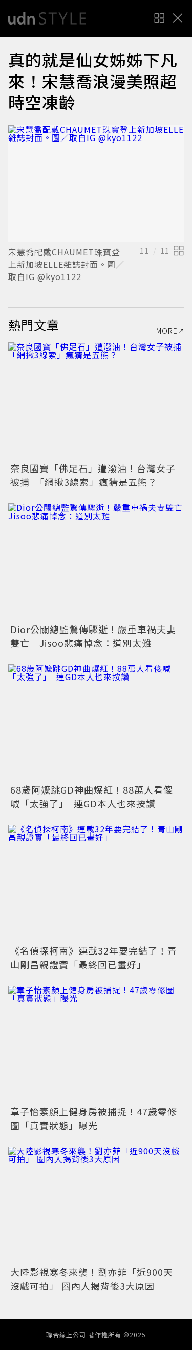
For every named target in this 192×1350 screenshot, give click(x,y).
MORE (167, 330)
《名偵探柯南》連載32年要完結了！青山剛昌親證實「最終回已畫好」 (93, 957)
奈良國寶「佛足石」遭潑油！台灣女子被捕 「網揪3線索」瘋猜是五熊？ (93, 474)
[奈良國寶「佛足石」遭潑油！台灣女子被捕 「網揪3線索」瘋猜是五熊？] (96, 400)
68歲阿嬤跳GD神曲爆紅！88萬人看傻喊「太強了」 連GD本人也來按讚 (91, 796)
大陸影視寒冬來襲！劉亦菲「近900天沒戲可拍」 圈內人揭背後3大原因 (91, 1278)
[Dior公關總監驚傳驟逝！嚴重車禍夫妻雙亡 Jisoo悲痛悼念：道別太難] (96, 561)
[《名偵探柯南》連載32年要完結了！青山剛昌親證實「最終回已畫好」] (96, 883)
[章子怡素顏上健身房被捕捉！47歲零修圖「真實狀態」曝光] (96, 1044)
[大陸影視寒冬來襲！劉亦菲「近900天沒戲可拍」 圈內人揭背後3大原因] (96, 1205)
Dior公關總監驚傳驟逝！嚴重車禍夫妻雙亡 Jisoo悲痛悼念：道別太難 (93, 635)
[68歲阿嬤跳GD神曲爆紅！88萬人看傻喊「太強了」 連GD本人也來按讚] (96, 722)
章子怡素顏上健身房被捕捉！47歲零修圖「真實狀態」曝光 (93, 1118)
